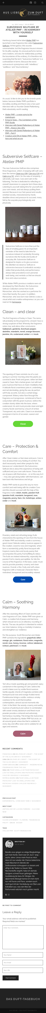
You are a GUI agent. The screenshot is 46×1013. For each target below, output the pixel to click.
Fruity (5, 823)
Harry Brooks (9, 765)
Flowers (24, 820)
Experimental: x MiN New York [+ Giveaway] (22, 801)
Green (12, 823)
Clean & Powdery (11, 820)
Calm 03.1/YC (8, 176)
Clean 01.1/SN (22, 174)
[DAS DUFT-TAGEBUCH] (23, 16)
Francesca (7, 754)
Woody (19, 823)
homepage (16, 302)
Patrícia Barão (9, 778)
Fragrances (34, 820)
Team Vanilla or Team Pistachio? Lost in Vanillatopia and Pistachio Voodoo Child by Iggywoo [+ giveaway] (22, 772)
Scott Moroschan (22, 831)
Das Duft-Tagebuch (23, 999)
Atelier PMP (31, 40)
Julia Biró (29, 24)
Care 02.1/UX (34, 174)
